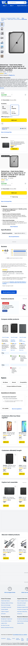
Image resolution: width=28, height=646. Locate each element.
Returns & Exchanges (5, 605)
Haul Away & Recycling (22, 611)
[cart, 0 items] (27, 2)
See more (2, 87)
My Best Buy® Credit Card (6, 618)
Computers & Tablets (10, 18)
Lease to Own (4, 623)
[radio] (5, 110)
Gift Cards (3, 613)
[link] (9, 292)
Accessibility (3, 638)
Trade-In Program (5, 611)
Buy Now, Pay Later (5, 625)
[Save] (2, 123)
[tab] (5, 382)
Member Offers (20, 623)
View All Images (5, 337)
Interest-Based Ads (18, 639)
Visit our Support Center (22, 600)
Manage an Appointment (22, 607)
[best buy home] (4, 2)
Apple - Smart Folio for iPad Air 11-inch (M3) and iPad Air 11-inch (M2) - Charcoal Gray (22, 340)
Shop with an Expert (21, 603)
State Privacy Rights (22, 639)
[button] (5, 5)
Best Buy (3, 18)
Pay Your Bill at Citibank (6, 621)
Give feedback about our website (20, 634)
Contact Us (19, 613)
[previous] (2, 278)
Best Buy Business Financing (7, 627)
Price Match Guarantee (6, 607)
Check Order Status (5, 600)
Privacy (13, 638)
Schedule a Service (21, 605)
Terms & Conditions (9, 639)
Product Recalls (4, 609)
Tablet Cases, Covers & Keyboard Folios (11, 20)
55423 (10, 116)
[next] (25, 278)
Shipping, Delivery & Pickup (7, 603)
